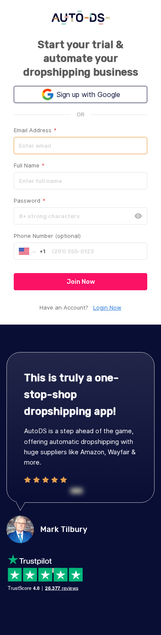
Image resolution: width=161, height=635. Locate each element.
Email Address (35, 130)
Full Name (29, 165)
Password (30, 200)
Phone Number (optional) (47, 235)
